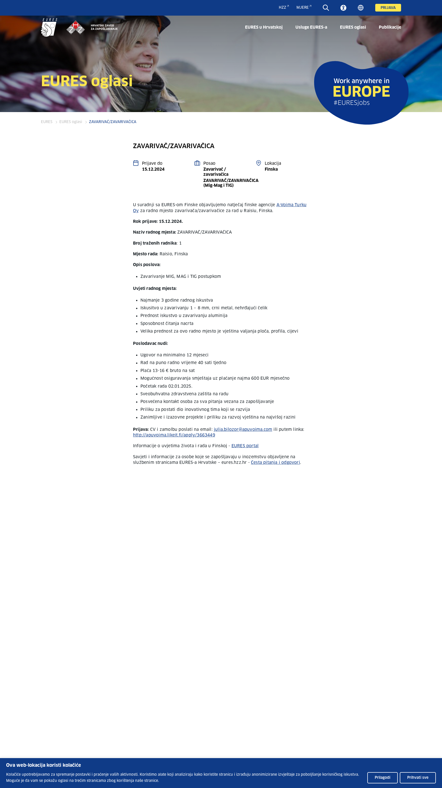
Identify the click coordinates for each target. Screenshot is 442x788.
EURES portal (245, 446)
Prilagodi (382, 778)
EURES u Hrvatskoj (264, 27)
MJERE (302, 7)
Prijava (388, 8)
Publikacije (390, 27)
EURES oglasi (353, 27)
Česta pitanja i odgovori (275, 463)
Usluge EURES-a (311, 27)
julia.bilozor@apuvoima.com (243, 430)
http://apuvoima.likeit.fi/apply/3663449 (174, 435)
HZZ (282, 7)
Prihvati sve (417, 778)
